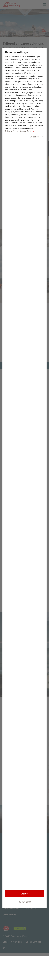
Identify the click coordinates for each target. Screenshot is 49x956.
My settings (35, 137)
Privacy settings (16, 52)
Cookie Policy (26, 131)
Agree (24, 894)
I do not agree (24, 902)
